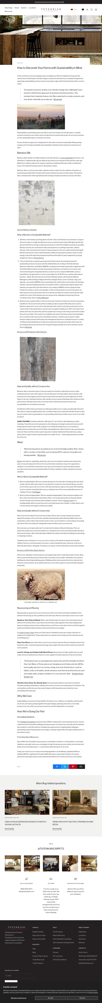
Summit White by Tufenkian (27, 230)
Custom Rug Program (40, 956)
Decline (82, 998)
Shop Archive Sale (38, 939)
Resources (8, 11)
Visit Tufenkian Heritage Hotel (63, 943)
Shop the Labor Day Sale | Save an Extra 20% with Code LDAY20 (49, 2)
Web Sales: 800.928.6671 (88, 956)
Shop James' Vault (38, 935)
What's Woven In (59, 935)
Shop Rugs (8, 8)
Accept (50, 998)
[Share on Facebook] (57, 766)
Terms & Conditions (60, 960)
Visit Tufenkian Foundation (62, 939)
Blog (34, 952)
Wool (19, 461)
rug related (20, 63)
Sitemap (82, 943)
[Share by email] (81, 766)
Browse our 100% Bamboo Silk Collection (32, 332)
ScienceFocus (39, 258)
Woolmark (57, 99)
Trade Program (37, 963)
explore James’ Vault (26, 633)
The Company (58, 932)
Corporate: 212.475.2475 (87, 960)
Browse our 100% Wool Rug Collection (31, 550)
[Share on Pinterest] (73, 766)
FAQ (34, 949)
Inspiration (82, 932)
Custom (24, 8)
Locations (32, 8)
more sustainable (67, 158)
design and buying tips (12, 817)
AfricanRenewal (43, 298)
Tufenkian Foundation (28, 722)
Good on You (68, 501)
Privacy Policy (93, 992)
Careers (55, 952)
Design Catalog (37, 932)
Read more (9, 829)
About (16, 8)
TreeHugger (36, 492)
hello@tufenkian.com (86, 963)
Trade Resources (38, 960)
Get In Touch (83, 952)
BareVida (28, 327)
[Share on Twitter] (65, 766)
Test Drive (82, 939)
